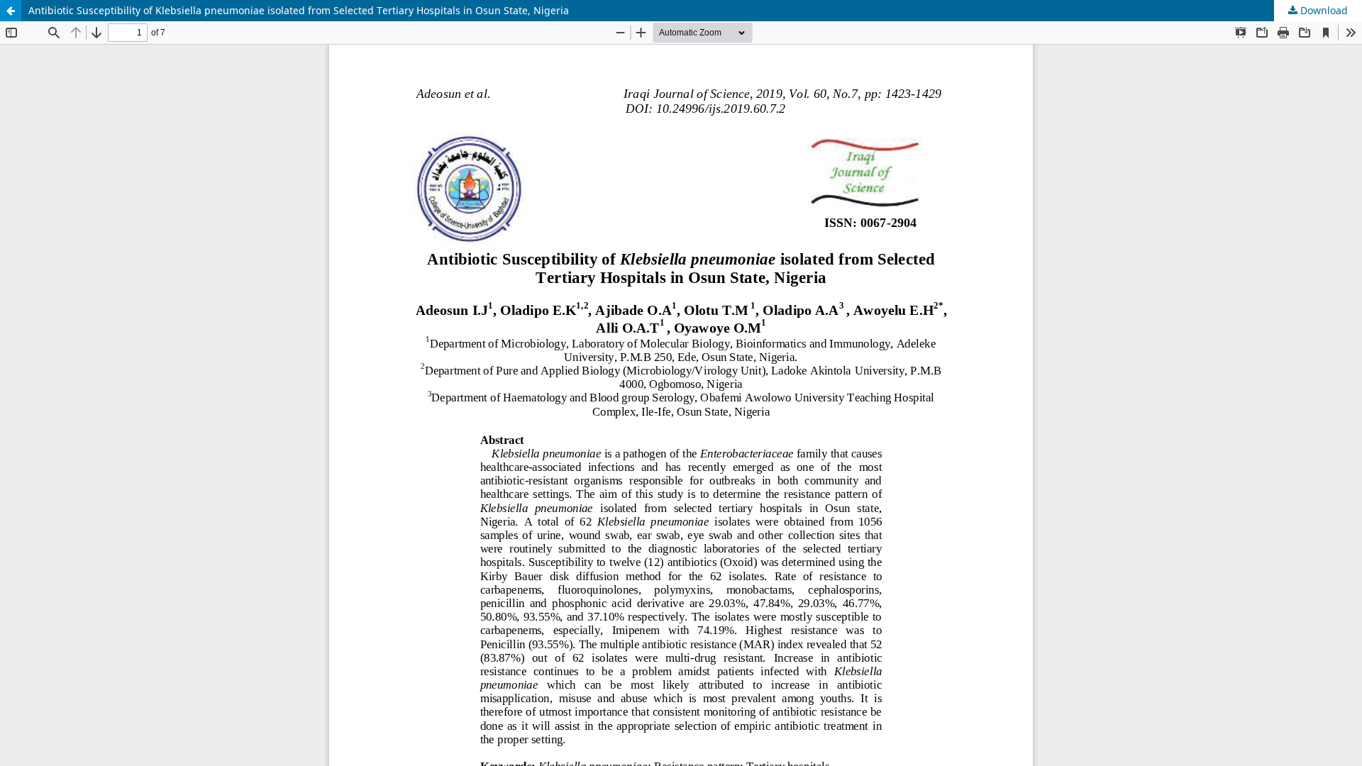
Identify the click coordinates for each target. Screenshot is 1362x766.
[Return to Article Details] (10, 10)
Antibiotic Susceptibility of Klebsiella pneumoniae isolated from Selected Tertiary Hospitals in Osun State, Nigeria (298, 10)
